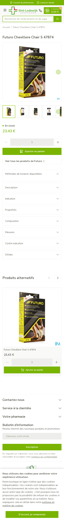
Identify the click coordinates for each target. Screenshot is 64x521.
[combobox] (28, 19)
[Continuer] (58, 72)
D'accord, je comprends (32, 514)
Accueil (6, 27)
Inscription (32, 447)
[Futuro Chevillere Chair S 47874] (32, 317)
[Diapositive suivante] (58, 278)
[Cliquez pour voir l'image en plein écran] (32, 72)
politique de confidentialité (44, 456)
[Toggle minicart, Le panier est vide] (47, 10)
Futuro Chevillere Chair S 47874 (20, 349)
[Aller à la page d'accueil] (23, 11)
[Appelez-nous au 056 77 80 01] (40, 10)
